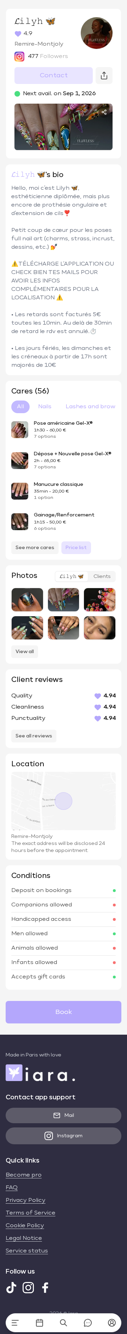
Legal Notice (24, 1238)
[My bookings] (39, 1323)
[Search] (63, 1323)
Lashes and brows (92, 407)
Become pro (24, 1175)
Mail (69, 1115)
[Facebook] (45, 1287)
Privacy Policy (26, 1200)
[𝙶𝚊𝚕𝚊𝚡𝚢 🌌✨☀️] (27, 600)
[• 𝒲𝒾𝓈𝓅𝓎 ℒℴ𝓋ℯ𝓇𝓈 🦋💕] (100, 628)
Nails (45, 407)
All (20, 407)
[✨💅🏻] (64, 600)
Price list (76, 547)
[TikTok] (11, 1287)
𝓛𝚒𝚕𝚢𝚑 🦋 (72, 576)
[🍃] (27, 628)
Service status (27, 1251)
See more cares (35, 547)
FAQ (12, 1188)
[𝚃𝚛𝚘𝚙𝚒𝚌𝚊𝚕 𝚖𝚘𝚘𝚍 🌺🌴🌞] (100, 600)
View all (25, 651)
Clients (102, 576)
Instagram (70, 1135)
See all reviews (34, 736)
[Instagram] (28, 1287)
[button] (112, 1323)
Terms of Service (30, 1213)
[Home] (15, 1323)
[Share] (104, 112)
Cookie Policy (25, 1226)
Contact (54, 75)
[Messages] (88, 1323)
